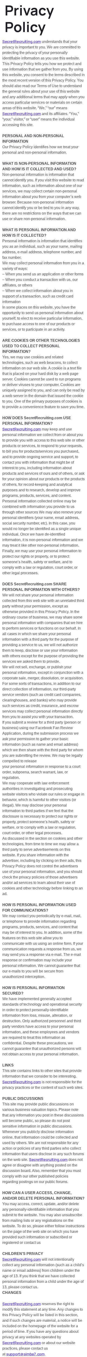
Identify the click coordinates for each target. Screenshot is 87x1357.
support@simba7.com (25, 1354)
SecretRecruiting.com (21, 41)
